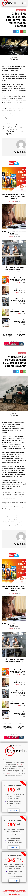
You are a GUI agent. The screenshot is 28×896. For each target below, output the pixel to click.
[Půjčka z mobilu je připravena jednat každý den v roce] (14, 252)
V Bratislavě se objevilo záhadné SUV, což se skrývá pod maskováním (7, 335)
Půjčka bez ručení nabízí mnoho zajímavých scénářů (17, 310)
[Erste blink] (11, 59)
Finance (11, 236)
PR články (19, 764)
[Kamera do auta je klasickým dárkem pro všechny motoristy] (5, 322)
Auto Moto (17, 324)
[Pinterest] (21, 31)
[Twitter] (17, 31)
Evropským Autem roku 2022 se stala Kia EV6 (20, 334)
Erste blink (15, 59)
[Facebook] (14, 31)
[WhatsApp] (24, 31)
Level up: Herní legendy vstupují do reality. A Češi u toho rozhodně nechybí (14, 196)
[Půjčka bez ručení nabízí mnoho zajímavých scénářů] (5, 311)
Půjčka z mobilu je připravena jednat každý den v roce (14, 268)
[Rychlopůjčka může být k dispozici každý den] (14, 216)
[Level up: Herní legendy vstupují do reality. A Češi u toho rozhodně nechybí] (14, 179)
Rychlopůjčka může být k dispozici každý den (14, 233)
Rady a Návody (12, 201)
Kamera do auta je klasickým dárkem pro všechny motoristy (17, 321)
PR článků (9, 774)
